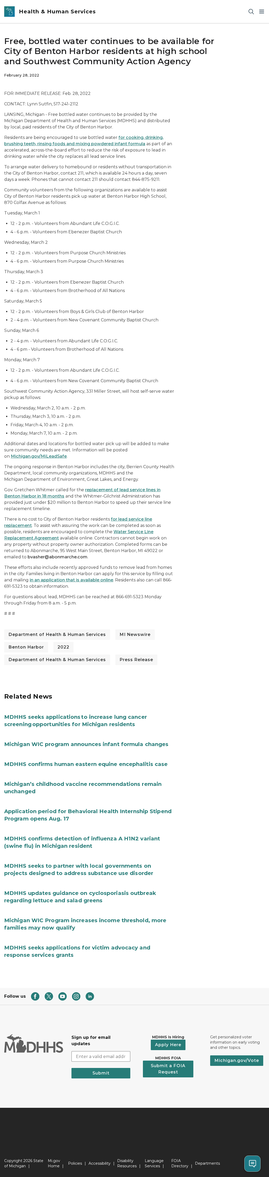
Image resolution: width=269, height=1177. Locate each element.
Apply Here (168, 1044)
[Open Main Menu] (261, 11)
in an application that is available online (71, 579)
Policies (75, 1163)
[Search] (251, 11)
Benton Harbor (26, 647)
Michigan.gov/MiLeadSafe (39, 456)
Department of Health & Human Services (57, 634)
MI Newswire (135, 634)
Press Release (136, 659)
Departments (207, 1163)
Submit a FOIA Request (168, 1069)
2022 (63, 647)
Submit (101, 1073)
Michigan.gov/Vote (236, 1060)
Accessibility (100, 1163)
